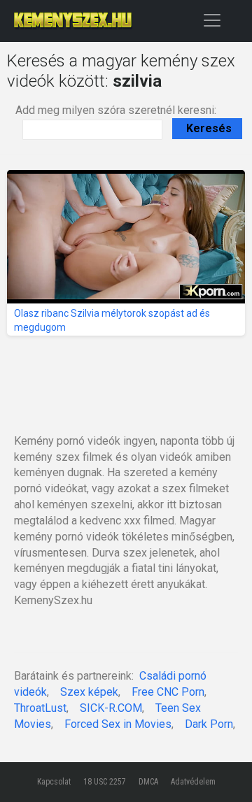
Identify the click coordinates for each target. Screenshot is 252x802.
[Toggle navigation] (212, 20)
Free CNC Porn (168, 692)
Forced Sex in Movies (118, 724)
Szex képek (89, 692)
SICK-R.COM (111, 708)
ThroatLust (40, 708)
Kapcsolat (54, 782)
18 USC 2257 (104, 782)
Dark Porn (209, 724)
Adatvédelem (193, 782)
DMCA (148, 782)
